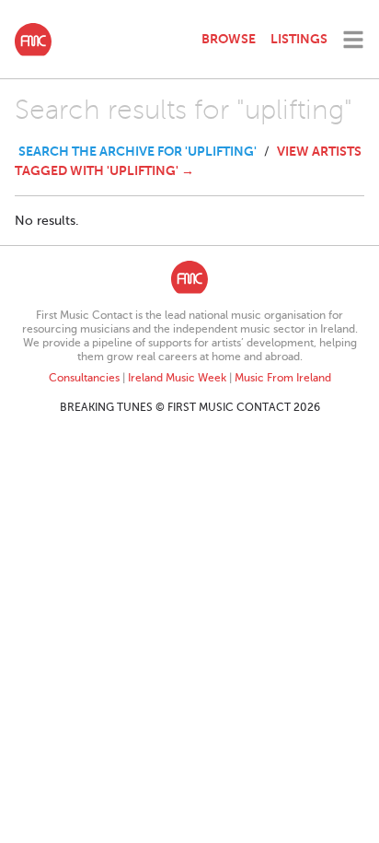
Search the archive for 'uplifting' (137, 151)
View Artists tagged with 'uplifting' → (188, 161)
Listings (298, 38)
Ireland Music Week (177, 377)
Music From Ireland (283, 377)
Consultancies (84, 377)
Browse (228, 38)
